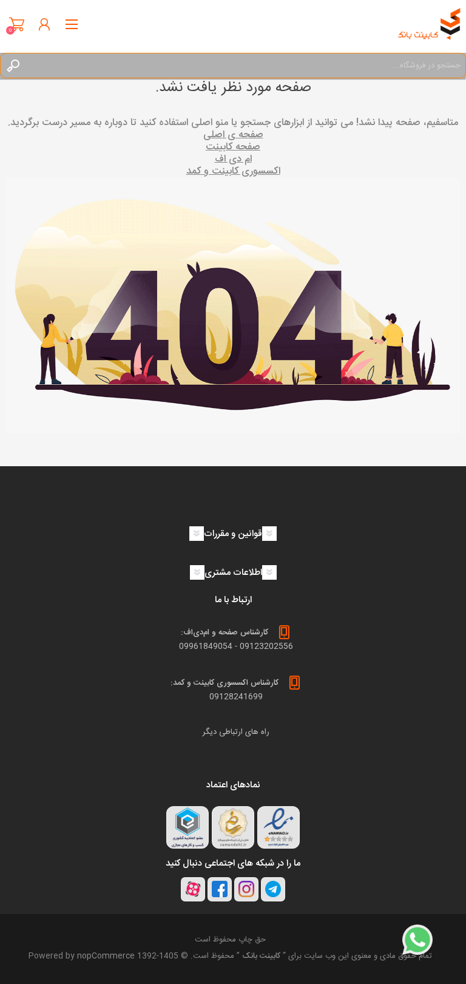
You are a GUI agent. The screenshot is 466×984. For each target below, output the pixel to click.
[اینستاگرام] (246, 889)
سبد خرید (16, 24)
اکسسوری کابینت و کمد (233, 171)
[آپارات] (193, 889)
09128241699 (236, 697)
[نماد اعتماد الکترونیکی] (278, 827)
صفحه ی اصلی (233, 135)
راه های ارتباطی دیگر (236, 732)
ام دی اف (233, 159)
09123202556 (266, 646)
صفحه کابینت (233, 147)
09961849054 (205, 646)
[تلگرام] (273, 889)
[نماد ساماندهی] (233, 827)
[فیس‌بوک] (220, 889)
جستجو (13, 65)
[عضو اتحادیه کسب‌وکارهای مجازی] (187, 827)
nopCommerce (106, 956)
